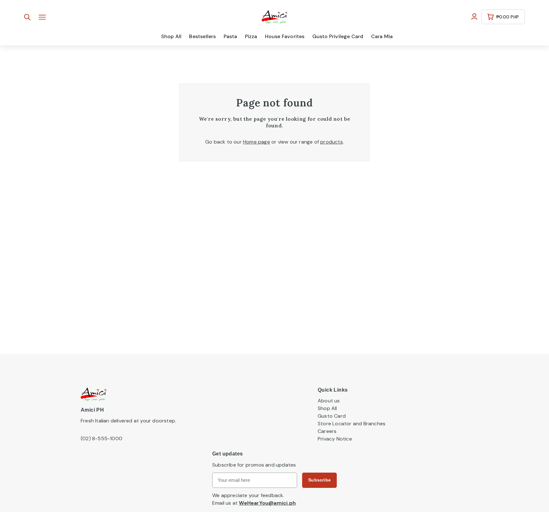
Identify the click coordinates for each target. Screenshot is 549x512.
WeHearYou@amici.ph (267, 503)
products (331, 141)
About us (329, 400)
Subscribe (319, 479)
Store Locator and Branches (351, 423)
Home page (256, 141)
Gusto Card (332, 416)
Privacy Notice (335, 438)
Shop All (327, 408)
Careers (327, 431)
